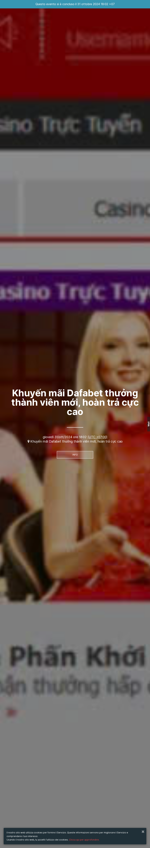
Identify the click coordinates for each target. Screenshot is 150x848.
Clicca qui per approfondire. (84, 839)
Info (75, 454)
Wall (148, 424)
